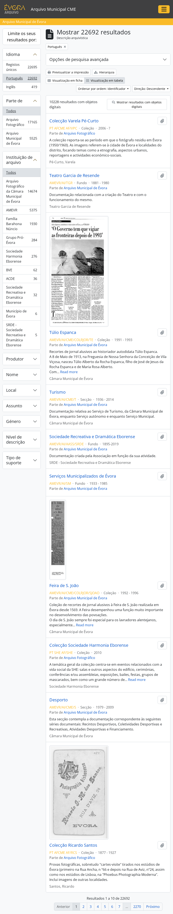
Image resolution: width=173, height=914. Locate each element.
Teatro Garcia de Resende (74, 175)
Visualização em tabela (106, 80)
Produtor (15, 359)
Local (11, 390)
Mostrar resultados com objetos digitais (139, 104)
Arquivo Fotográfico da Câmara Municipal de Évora (21, 191)
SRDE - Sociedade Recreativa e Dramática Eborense (21, 335)
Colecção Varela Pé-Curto (74, 120)
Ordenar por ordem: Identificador (102, 89)
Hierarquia (106, 72)
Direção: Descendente (150, 89)
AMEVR (21, 211)
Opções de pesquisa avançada (78, 59)
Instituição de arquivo (19, 159)
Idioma (13, 54)
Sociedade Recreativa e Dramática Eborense (21, 295)
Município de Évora (21, 314)
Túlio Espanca (62, 332)
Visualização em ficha (66, 80)
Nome (12, 374)
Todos (11, 111)
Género (13, 421)
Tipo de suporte (13, 460)
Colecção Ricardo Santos (73, 845)
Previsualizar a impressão (70, 72)
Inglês (21, 88)
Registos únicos (21, 67)
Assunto (14, 406)
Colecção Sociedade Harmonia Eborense (88, 645)
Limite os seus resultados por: (21, 37)
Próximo (153, 906)
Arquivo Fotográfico (21, 122)
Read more (69, 372)
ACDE (21, 279)
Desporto (58, 699)
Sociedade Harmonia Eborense (21, 256)
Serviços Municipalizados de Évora (82, 476)
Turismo (57, 392)
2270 (137, 906)
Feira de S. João (64, 585)
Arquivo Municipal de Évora (21, 138)
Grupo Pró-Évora (21, 240)
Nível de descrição (15, 439)
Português (21, 79)
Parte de (14, 101)
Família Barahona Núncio (21, 223)
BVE (21, 271)
